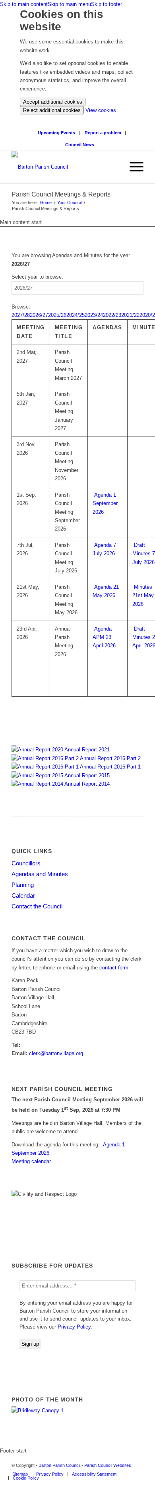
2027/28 (21, 315)
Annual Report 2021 (86, 750)
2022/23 (112, 315)
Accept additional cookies (52, 102)
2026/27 (39, 315)
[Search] (118, 167)
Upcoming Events (56, 132)
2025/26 (57, 315)
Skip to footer (106, 4)
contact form (113, 968)
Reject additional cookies (52, 110)
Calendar (23, 895)
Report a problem (103, 132)
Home (46, 202)
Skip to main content (24, 4)
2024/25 (75, 315)
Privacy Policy (74, 1327)
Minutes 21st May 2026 (143, 595)
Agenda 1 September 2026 (105, 503)
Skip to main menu (69, 4)
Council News (79, 144)
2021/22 (130, 315)
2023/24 (94, 315)
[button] (132, 167)
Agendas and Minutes (40, 874)
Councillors (26, 863)
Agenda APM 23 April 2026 (104, 637)
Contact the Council (37, 906)
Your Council (69, 202)
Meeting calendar (31, 1161)
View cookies (100, 110)
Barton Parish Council (59, 1465)
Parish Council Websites (107, 1465)
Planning (23, 884)
